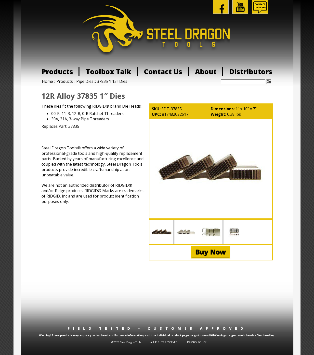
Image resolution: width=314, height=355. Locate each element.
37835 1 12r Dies (112, 81)
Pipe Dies (84, 81)
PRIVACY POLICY (196, 342)
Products (57, 71)
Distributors (250, 71)
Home (47, 81)
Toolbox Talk (108, 71)
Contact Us (163, 71)
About (206, 71)
